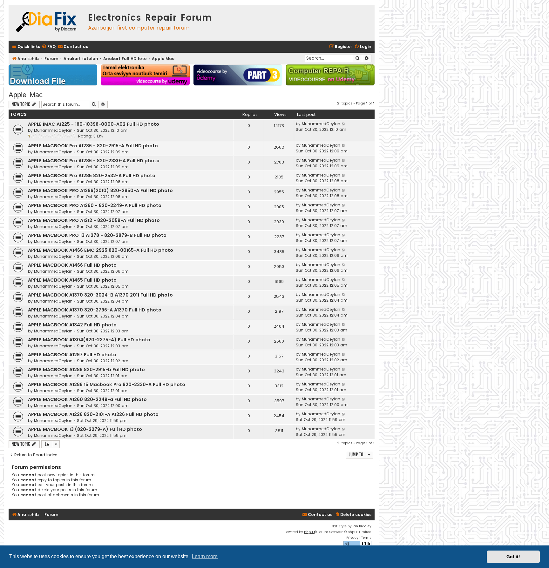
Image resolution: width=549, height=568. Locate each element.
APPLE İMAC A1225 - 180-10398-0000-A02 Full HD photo (93, 124)
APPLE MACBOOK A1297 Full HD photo (72, 354)
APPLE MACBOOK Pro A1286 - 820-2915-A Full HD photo (93, 146)
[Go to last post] (344, 124)
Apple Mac (26, 95)
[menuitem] (49, 47)
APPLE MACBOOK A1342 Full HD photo (72, 325)
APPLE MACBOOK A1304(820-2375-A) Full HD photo (89, 340)
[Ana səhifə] (46, 22)
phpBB (309, 532)
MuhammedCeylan (53, 130)
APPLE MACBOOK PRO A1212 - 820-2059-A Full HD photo (94, 220)
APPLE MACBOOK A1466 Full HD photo (72, 265)
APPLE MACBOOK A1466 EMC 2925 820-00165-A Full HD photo (100, 250)
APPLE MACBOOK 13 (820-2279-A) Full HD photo (85, 429)
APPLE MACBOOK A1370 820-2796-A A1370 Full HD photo (94, 310)
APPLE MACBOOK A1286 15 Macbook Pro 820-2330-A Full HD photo (106, 384)
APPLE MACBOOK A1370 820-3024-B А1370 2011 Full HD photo (100, 295)
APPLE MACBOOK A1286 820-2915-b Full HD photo (86, 369)
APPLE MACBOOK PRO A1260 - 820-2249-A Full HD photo (94, 205)
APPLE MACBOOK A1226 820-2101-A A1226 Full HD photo (93, 414)
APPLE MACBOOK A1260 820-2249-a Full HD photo (87, 399)
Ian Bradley (362, 526)
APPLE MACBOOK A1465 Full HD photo (72, 280)
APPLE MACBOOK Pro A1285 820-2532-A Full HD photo (91, 175)
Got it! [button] (513, 556)
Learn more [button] (205, 556)
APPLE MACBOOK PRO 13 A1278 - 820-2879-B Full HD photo (97, 235)
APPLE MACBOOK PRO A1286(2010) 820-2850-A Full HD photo (100, 190)
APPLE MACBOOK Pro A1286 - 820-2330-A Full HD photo (93, 160)
